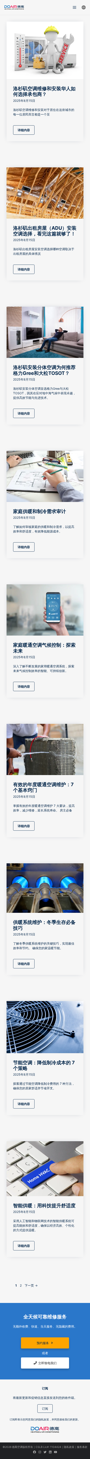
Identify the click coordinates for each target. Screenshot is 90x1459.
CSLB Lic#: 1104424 (48, 1447)
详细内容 (24, 130)
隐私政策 (69, 1447)
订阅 (45, 1408)
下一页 (31, 1285)
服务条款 (82, 1447)
